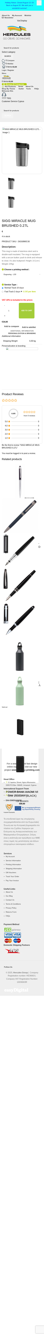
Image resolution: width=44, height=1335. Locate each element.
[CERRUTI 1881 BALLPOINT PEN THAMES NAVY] (20, 516)
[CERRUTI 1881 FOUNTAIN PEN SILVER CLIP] (20, 586)
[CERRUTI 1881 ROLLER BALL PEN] (20, 620)
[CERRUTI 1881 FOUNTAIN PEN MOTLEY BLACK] (20, 551)
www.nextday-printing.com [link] (26, 770)
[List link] (22, 814)
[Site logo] (17, 32)
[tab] (22, 331)
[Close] (39, 2)
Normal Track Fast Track (20, 290)
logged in (17, 453)
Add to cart (26, 311)
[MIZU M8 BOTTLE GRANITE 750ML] (20, 655)
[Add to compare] (5, 538)
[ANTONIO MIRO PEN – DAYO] (20, 482)
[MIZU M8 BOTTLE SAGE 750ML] (20, 689)
